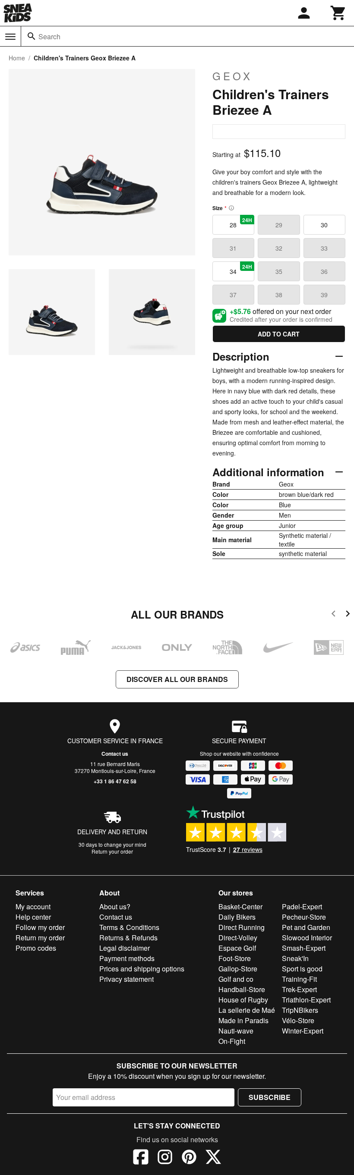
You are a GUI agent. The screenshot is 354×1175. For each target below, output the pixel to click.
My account (33, 906)
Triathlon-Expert (306, 1000)
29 (278, 224)
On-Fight (231, 1041)
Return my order (40, 938)
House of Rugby (243, 1000)
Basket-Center (240, 906)
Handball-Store (241, 989)
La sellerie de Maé (246, 1010)
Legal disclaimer (124, 948)
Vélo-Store (298, 1020)
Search (49, 36)
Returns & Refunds (128, 938)
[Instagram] (165, 1158)
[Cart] (338, 13)
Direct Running (241, 927)
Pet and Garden (306, 927)
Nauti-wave (235, 1031)
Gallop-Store (237, 969)
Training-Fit (299, 979)
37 (233, 294)
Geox (232, 76)
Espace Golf (237, 948)
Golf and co (235, 979)
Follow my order (40, 927)
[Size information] (231, 208)
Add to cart (279, 334)
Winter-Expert (302, 1031)
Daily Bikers (237, 917)
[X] (213, 1158)
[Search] (31, 36)
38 (278, 294)
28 (241, 222)
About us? (114, 906)
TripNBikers (300, 1010)
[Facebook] (140, 1158)
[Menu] (10, 36)
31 (233, 248)
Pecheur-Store (304, 917)
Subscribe (270, 1097)
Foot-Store (234, 958)
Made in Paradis (243, 1020)
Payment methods (127, 958)
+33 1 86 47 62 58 (115, 781)
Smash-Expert (304, 948)
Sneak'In (295, 958)
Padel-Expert (302, 906)
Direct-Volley (237, 938)
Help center (33, 917)
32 (278, 248)
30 (324, 224)
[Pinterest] (189, 1158)
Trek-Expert (299, 989)
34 (241, 269)
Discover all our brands (177, 679)
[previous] (333, 614)
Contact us (114, 753)
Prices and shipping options (141, 969)
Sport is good (302, 969)
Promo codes (36, 948)
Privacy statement (126, 979)
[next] (347, 614)
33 (324, 248)
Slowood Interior (307, 938)
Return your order (112, 851)
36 (324, 271)
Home (17, 57)
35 (278, 271)
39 (324, 294)
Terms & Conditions (129, 927)
